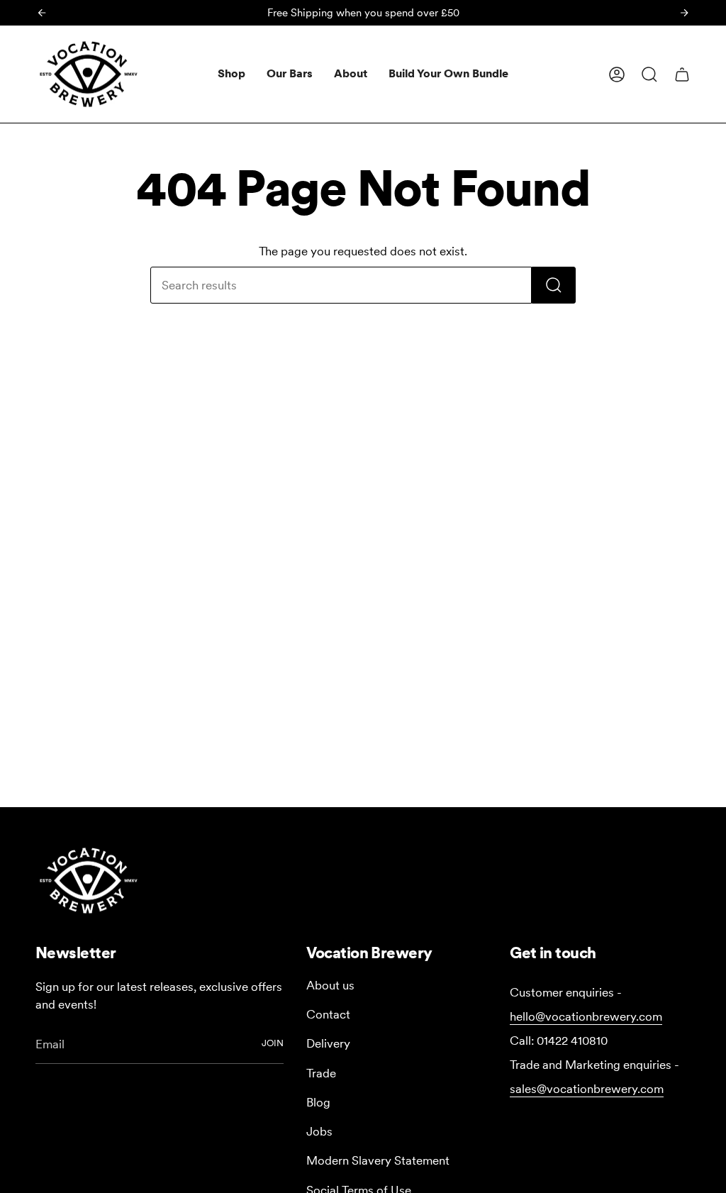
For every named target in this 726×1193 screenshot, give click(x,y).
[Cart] (682, 74)
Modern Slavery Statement (377, 1160)
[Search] (554, 285)
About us (330, 985)
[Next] (684, 12)
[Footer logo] (88, 881)
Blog (318, 1102)
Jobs (319, 1131)
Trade (321, 1073)
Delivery (328, 1043)
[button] (231, 74)
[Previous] (41, 12)
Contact (328, 1014)
